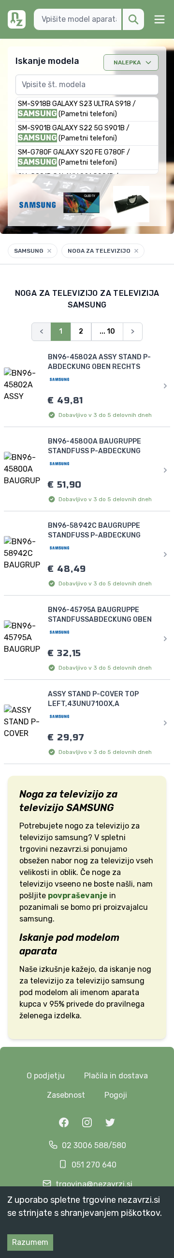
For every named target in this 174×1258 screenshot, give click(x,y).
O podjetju (46, 1075)
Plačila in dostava (116, 1075)
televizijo (92, 980)
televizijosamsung (53, 837)
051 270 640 (94, 1164)
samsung (128, 980)
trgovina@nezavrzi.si (94, 1184)
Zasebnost (66, 1095)
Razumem (30, 1242)
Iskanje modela (47, 61)
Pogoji (115, 1095)
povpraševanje (77, 895)
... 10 (107, 331)
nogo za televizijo (97, 825)
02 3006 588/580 (94, 1145)
